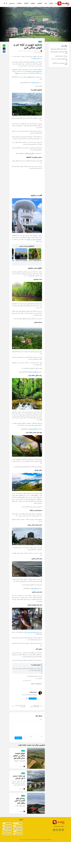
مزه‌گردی (51, 3)
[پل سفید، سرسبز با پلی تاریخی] (36, 781)
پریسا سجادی (38, 51)
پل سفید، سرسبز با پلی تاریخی (19, 777)
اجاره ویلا (20, 823)
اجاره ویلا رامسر (19, 831)
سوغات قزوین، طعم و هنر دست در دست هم (59, 59)
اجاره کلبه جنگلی (19, 826)
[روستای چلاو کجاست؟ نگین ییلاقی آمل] (36, 803)
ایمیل (31, 736)
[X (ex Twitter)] (57, 830)
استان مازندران (38, 684)
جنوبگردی (33, 3)
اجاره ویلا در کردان (8, 828)
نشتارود (32, 684)
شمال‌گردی (39, 3)
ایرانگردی (57, 3)
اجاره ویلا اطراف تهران (7, 834)
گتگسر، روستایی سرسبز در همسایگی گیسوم (60, 63)
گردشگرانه (26, 3)
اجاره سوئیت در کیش (18, 828)
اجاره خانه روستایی (18, 834)
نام (41, 736)
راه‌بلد (46, 3)
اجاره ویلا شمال (9, 823)
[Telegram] (63, 830)
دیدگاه (41, 719)
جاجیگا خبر (19, 3)
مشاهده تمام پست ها (33, 698)
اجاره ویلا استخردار (8, 826)
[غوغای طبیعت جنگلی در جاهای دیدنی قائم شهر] (36, 758)
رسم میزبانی (12, 3)
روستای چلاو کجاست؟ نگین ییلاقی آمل (20, 800)
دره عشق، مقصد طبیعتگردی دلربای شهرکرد (59, 49)
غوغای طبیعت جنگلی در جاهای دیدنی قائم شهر (19, 755)
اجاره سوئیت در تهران (7, 831)
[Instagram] (60, 830)
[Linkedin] (54, 830)
